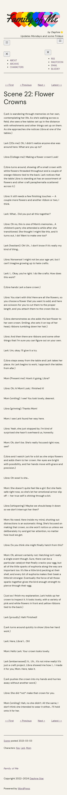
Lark (23, 748)
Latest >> (56, 85)
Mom (28, 748)
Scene (7, 740)
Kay (18, 748)
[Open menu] (7, 42)
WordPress (24, 788)
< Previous (26, 85)
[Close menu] (7, 54)
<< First (9, 85)
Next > (41, 85)
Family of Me (11, 768)
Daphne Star (37, 778)
